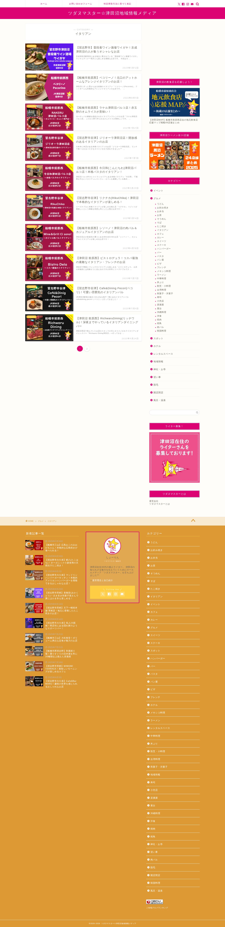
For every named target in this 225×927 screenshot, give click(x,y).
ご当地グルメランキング (157, 908)
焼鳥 (159, 323)
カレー (160, 237)
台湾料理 (161, 290)
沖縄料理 (161, 312)
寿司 (159, 297)
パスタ (160, 256)
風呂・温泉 (160, 400)
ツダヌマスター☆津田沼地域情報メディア (112, 13)
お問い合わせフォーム (80, 3)
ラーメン (161, 275)
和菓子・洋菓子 (165, 293)
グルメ (157, 198)
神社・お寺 (160, 369)
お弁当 (160, 211)
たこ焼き (161, 226)
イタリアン (163, 230)
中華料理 (161, 278)
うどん (160, 204)
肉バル (160, 327)
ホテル (157, 346)
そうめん (161, 219)
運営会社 (153, 501)
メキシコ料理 (164, 271)
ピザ (159, 264)
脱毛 (156, 384)
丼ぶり (160, 282)
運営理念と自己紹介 (102, 580)
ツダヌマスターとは (159, 504)
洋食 (159, 316)
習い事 (157, 377)
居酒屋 (160, 305)
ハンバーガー (164, 249)
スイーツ (161, 241)
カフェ (160, 234)
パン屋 (160, 260)
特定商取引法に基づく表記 (117, 3)
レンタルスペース (163, 354)
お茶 (159, 215)
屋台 (159, 308)
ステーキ (161, 245)
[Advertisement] (174, 49)
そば (159, 222)
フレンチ (161, 267)
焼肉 (159, 320)
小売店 (160, 301)
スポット (158, 338)
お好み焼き (163, 208)
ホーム (43, 3)
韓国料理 (161, 331)
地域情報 (158, 361)
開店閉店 (158, 392)
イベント (158, 190)
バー (159, 252)
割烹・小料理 (164, 286)
